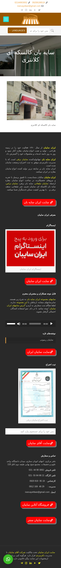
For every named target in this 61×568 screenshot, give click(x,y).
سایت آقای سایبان (39, 443)
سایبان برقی (22, 159)
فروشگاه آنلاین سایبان (36, 504)
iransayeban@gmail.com (29, 6)
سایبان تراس (12, 183)
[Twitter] (39, 10)
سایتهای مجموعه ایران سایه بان (41, 299)
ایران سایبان (50, 147)
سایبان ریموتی (46, 340)
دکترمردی (40, 555)
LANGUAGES (18, 30)
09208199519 (38, 2)
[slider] (11, 323)
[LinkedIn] (30, 10)
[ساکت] (18, 323)
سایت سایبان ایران (38, 352)
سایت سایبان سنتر (39, 520)
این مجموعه (21, 302)
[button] (8, 559)
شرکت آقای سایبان (16, 552)
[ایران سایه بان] (30, 19)
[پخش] (51, 323)
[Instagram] (26, 10)
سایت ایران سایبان (38, 281)
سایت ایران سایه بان (37, 202)
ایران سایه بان (49, 159)
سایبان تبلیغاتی (41, 183)
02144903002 (21, 2)
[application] (30, 323)
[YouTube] (35, 10)
